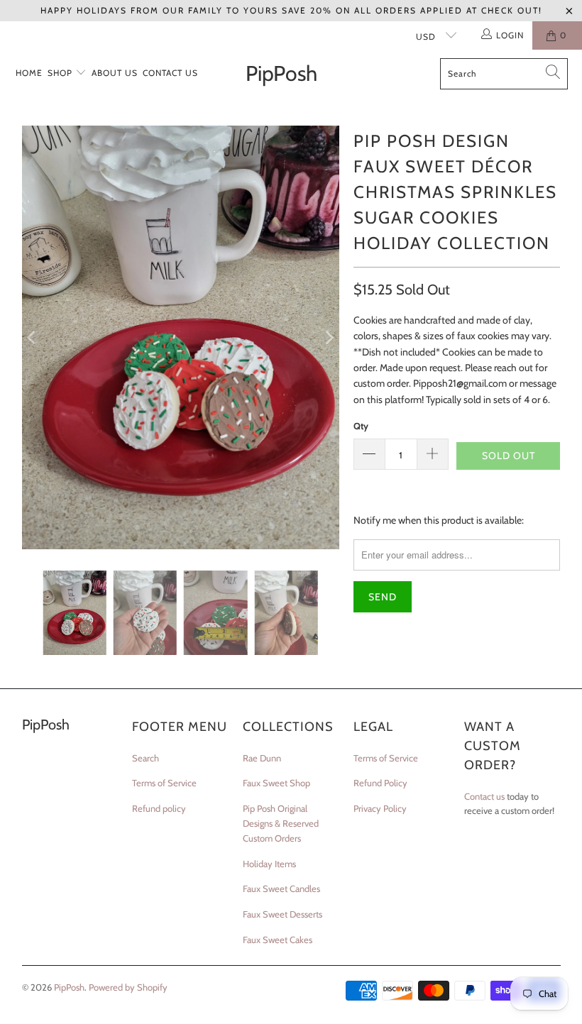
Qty (360, 425)
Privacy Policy (380, 808)
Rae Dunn (262, 758)
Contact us (484, 796)
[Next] (328, 337)
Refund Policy (380, 782)
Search (145, 758)
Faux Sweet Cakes (277, 939)
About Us (115, 72)
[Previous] (32, 337)
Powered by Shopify (128, 987)
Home (29, 72)
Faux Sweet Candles (281, 888)
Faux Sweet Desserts (282, 914)
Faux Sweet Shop (276, 782)
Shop (61, 72)
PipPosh (69, 987)
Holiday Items (269, 863)
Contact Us (170, 72)
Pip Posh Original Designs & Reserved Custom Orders (281, 823)
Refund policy (159, 808)
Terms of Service (164, 782)
